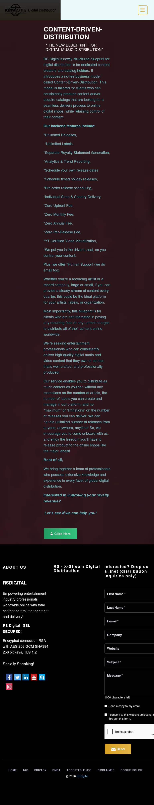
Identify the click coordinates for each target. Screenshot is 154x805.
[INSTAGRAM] (9, 686)
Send (120, 749)
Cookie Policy (132, 770)
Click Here (62, 533)
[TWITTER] (17, 677)
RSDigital (82, 776)
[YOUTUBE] (34, 677)
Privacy (40, 770)
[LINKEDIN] (25, 677)
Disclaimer (105, 770)
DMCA (56, 770)
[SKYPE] (42, 677)
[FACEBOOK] (9, 677)
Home (12, 770)
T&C (25, 770)
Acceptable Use (79, 770)
